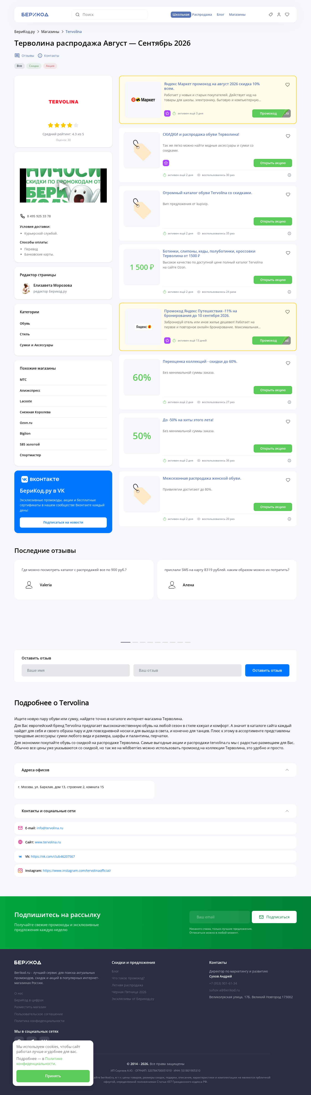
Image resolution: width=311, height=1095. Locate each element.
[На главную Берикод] (58, 962)
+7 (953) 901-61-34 (223, 983)
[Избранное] (287, 14)
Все (19, 66)
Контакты (51, 55)
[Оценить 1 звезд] (50, 125)
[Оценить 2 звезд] (57, 125)
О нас (18, 993)
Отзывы (28, 55)
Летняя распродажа (127, 985)
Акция (50, 66)
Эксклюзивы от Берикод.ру (133, 999)
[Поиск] (79, 14)
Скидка (34, 66)
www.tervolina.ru (48, 842)
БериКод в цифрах (28, 1000)
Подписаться (278, 917)
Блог (220, 14)
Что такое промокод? (128, 978)
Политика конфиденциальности (39, 1021)
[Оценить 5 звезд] (76, 125)
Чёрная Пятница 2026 (129, 992)
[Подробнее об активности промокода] (289, 175)
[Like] (287, 85)
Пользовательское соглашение (38, 1014)
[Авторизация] (279, 14)
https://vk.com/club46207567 (53, 856)
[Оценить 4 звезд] (69, 125)
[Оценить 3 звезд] (63, 125)
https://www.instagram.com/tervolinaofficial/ (77, 870)
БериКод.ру (24, 31)
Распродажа (192, 14)
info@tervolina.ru (50, 828)
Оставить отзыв (267, 670)
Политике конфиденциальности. (39, 1061)
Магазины (237, 14)
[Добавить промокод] (270, 14)
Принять (53, 1075)
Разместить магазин (30, 1007)
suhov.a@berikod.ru (224, 990)
